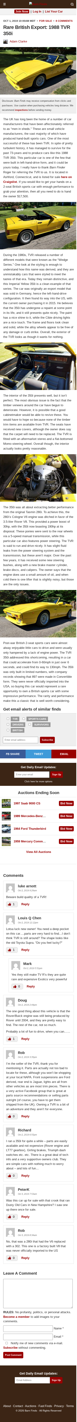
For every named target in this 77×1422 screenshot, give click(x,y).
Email (57, 1336)
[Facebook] (23, 1394)
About (7, 1406)
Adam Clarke (18, 41)
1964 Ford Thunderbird (30, 828)
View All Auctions (38, 852)
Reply (25, 904)
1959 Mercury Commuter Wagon (36, 841)
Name (58, 1328)
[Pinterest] (38, 1394)
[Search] (72, 4)
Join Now (21, 11)
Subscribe (10, 1347)
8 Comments (64, 20)
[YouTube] (53, 1394)
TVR (15, 719)
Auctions (30, 1406)
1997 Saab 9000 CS (27, 803)
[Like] (10, 904)
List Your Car (54, 11)
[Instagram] (46, 1394)
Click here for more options (38, 781)
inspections (21, 110)
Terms (70, 1406)
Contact (18, 1406)
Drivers (18, 724)
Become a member (16, 1317)
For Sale (45, 20)
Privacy (59, 1406)
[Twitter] (30, 1394)
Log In (37, 11)
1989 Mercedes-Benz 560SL (33, 816)
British (18, 730)
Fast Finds (45, 1406)
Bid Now (66, 803)
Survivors (41, 724)
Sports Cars (37, 719)
